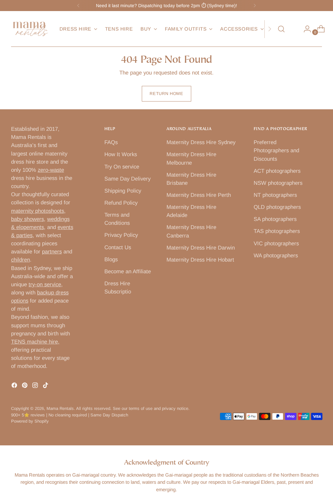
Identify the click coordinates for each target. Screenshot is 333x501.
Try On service (121, 167)
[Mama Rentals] (30, 29)
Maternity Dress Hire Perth (198, 195)
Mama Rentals (60, 408)
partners (52, 252)
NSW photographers (278, 183)
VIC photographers (276, 243)
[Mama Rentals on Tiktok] (46, 386)
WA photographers (276, 255)
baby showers (27, 219)
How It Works (120, 154)
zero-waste (51, 170)
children (20, 260)
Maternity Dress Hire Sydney (200, 142)
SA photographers (275, 219)
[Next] (254, 5)
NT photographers (275, 195)
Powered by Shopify (30, 421)
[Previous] (78, 5)
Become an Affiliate (127, 271)
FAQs (111, 142)
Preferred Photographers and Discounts (276, 150)
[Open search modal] (281, 28)
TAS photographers (277, 231)
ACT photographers (277, 171)
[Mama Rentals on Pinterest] (25, 386)
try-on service (45, 284)
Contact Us (117, 247)
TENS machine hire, (35, 342)
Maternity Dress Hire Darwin (200, 248)
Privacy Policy (121, 235)
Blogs (111, 259)
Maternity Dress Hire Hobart (200, 260)
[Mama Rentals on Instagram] (36, 386)
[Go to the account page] (304, 28)
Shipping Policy (122, 191)
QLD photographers (277, 207)
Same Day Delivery (127, 179)
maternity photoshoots (37, 211)
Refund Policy (121, 203)
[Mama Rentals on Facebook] (15, 386)
